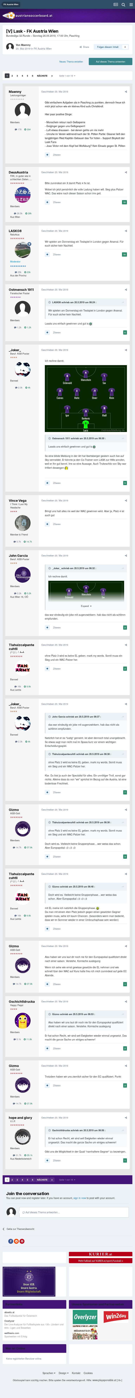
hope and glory (20, 1118)
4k (28, 387)
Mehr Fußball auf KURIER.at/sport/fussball (100, 1260)
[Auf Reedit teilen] (16, 1241)
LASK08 (15, 231)
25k (19, 272)
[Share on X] (5, 1241)
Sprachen (48, 1373)
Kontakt (76, 1373)
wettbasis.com (11, 1333)
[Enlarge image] (86, 398)
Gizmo (14, 810)
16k (19, 686)
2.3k (19, 387)
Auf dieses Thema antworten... (42, 1212)
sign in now (79, 1198)
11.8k (29, 1039)
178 (19, 129)
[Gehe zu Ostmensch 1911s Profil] (23, 309)
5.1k (18, 1039)
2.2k (18, 593)
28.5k (19, 213)
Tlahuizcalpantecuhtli (64, 754)
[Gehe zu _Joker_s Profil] (23, 369)
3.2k (28, 593)
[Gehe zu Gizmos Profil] (23, 829)
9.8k (28, 686)
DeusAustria (18, 172)
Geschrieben (54, 91)
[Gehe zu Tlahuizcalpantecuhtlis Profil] (23, 668)
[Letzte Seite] (52, 75)
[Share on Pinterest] (22, 1241)
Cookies (88, 1373)
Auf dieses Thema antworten (110, 61)
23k (28, 272)
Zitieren (57, 154)
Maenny (26, 45)
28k (29, 213)
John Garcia (18, 555)
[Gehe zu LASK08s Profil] (23, 250)
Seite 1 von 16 (66, 75)
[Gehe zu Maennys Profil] (10, 47)
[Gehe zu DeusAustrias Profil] (23, 195)
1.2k (18, 327)
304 (28, 129)
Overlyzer (9, 1320)
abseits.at (9, 1312)
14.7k (29, 541)
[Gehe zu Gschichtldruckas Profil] (23, 1021)
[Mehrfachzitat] (47, 154)
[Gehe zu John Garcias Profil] (23, 575)
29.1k (29, 1155)
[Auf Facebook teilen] (10, 1241)
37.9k (29, 847)
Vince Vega (18, 500)
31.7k (18, 1155)
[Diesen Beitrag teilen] (126, 91)
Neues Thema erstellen (71, 61)
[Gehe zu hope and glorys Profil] (23, 1137)
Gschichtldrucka (22, 1001)
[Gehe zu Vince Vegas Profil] (23, 523)
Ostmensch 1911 (21, 290)
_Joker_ (15, 350)
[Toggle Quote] (50, 302)
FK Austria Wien (43, 48)
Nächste (42, 75)
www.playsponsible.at (104, 1380)
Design (63, 1373)
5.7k (18, 541)
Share (85, 47)
